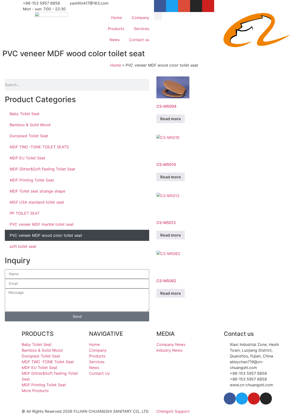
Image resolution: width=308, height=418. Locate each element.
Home (116, 17)
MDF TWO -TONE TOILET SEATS (39, 146)
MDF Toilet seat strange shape (37, 191)
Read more (170, 118)
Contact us (139, 39)
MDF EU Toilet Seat (27, 158)
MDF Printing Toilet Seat (32, 180)
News (114, 39)
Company (140, 17)
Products (116, 28)
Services (141, 28)
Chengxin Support (173, 411)
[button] (158, 16)
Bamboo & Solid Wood (30, 124)
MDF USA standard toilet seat (37, 202)
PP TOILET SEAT (25, 213)
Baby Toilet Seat (24, 113)
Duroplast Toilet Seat (29, 135)
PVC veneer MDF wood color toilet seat (46, 235)
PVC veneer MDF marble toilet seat (42, 224)
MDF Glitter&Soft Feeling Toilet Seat (42, 169)
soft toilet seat (23, 246)
